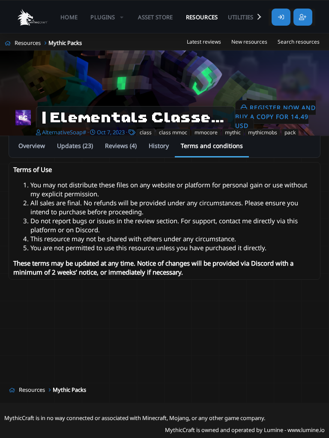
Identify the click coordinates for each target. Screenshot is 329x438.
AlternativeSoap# (64, 132)
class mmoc (173, 132)
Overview (31, 146)
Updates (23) (75, 146)
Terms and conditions (212, 146)
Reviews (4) (121, 146)
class (146, 132)
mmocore (206, 132)
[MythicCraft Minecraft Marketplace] (33, 17)
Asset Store (155, 17)
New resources (249, 41)
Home (69, 17)
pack (290, 132)
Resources (202, 17)
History (159, 146)
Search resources (299, 41)
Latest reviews (204, 41)
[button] (107, 17)
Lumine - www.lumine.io (294, 430)
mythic (233, 132)
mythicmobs (262, 132)
